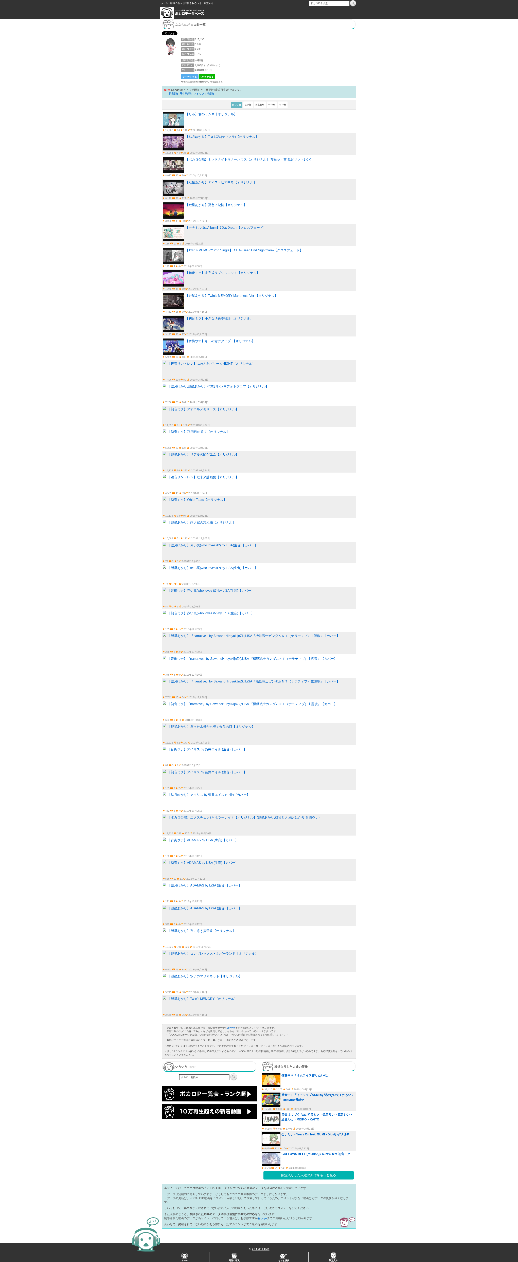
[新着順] (173, 93)
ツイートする (190, 76)
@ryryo (231, 1028)
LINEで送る (207, 76)
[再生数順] (185, 93)
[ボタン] (353, 3)
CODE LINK (261, 1249)
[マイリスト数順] (203, 93)
